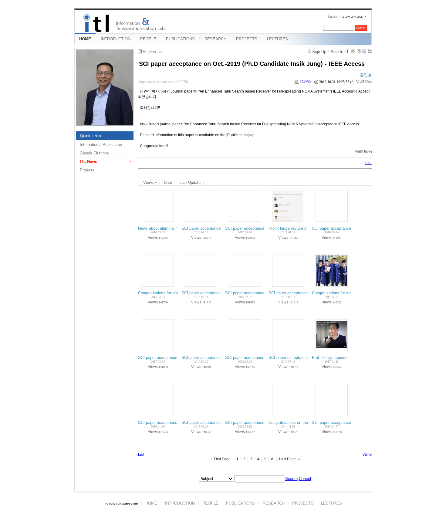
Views (149, 182)
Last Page (287, 459)
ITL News (88, 161)
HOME (85, 39)
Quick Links (90, 136)
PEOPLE (148, 39)
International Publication (101, 144)
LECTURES (277, 39)
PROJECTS (246, 39)
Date (168, 182)
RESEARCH (215, 39)
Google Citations (94, 153)
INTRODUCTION (115, 39)
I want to (360, 151)
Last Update (190, 182)
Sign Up (319, 51)
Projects (87, 170)
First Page (222, 459)
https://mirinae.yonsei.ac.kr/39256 (163, 82)
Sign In (337, 51)
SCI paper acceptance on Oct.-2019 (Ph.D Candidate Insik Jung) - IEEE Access (252, 63)
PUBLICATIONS (180, 39)
